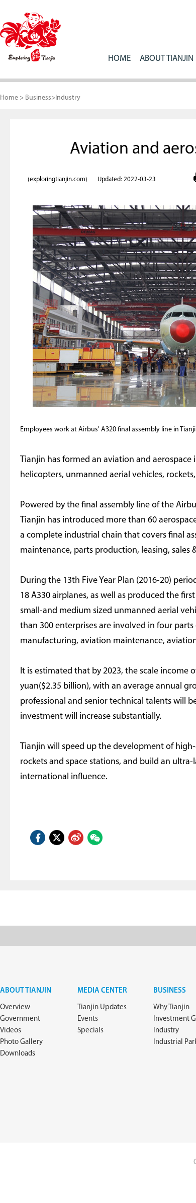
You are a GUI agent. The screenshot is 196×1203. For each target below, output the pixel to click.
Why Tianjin (171, 1007)
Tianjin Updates (102, 1007)
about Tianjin (25, 991)
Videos (10, 1030)
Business (38, 98)
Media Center (102, 991)
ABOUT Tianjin (166, 58)
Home (119, 58)
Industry (67, 98)
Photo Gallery (21, 1042)
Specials (90, 1030)
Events (87, 1019)
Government (20, 1019)
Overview (15, 1007)
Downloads (17, 1054)
